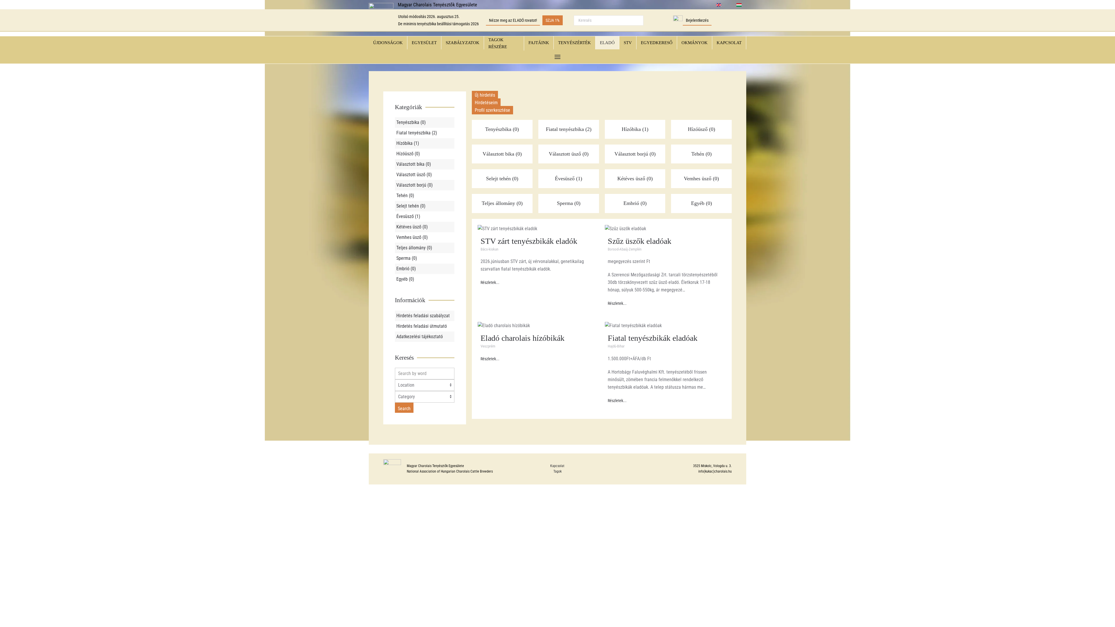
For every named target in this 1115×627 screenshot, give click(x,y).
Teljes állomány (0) (414, 248)
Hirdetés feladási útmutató (421, 326)
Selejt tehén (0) (410, 206)
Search (404, 408)
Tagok (557, 471)
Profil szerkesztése (492, 110)
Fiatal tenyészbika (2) (416, 133)
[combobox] (608, 20)
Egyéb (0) (405, 279)
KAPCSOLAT (729, 42)
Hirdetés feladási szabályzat (423, 315)
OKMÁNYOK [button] (694, 42)
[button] (557, 57)
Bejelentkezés (697, 20)
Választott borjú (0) (414, 185)
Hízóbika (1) (407, 143)
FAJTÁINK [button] (538, 42)
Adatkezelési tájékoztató (419, 336)
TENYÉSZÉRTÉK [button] (574, 42)
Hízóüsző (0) (408, 153)
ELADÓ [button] (607, 42)
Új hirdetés (485, 95)
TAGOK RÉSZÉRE (497, 43)
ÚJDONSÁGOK (388, 42)
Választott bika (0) (413, 164)
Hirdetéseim (486, 102)
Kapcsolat (557, 466)
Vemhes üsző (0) (412, 237)
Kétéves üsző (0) (412, 227)
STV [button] (628, 42)
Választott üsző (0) (414, 174)
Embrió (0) (406, 268)
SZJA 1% (553, 20)
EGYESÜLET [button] (424, 42)
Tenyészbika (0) (411, 122)
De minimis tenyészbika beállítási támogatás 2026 (438, 23)
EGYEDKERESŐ (656, 42)
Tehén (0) (405, 195)
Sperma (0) (406, 258)
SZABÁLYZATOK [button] (462, 42)
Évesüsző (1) (408, 216)
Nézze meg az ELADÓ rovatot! (513, 20)
